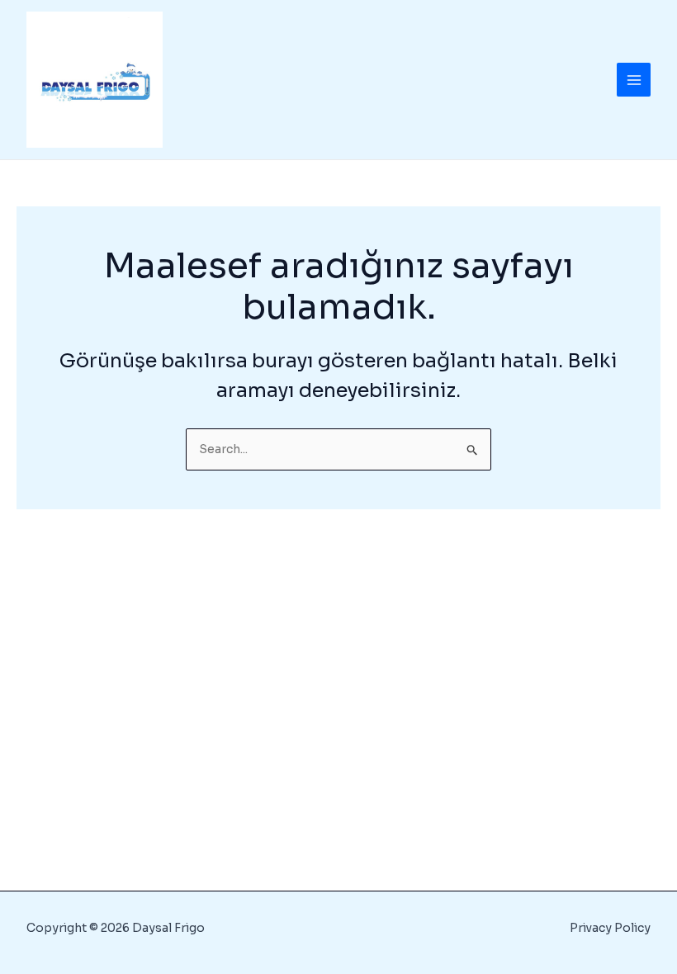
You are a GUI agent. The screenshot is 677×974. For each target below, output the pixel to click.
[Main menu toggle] (634, 80)
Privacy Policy (610, 927)
